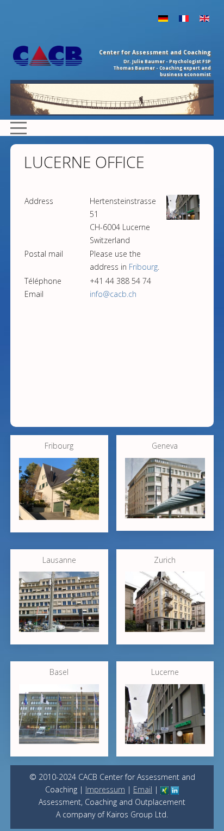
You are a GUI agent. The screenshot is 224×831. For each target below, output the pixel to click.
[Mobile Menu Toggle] (18, 128)
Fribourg (143, 267)
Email (142, 789)
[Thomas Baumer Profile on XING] (164, 789)
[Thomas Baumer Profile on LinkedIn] (175, 789)
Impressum (105, 789)
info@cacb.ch (113, 294)
